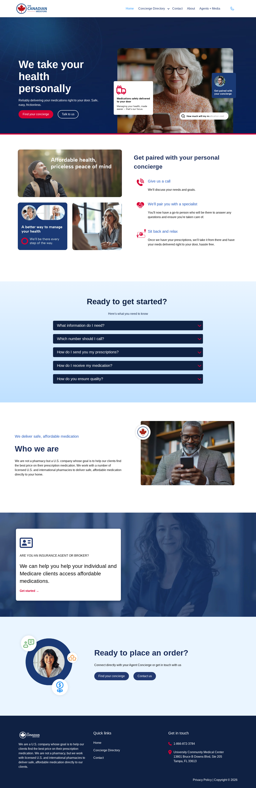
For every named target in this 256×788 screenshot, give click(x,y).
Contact (177, 8)
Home (130, 8)
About (191, 8)
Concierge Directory (151, 8)
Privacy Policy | (203, 779)
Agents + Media (209, 8)
